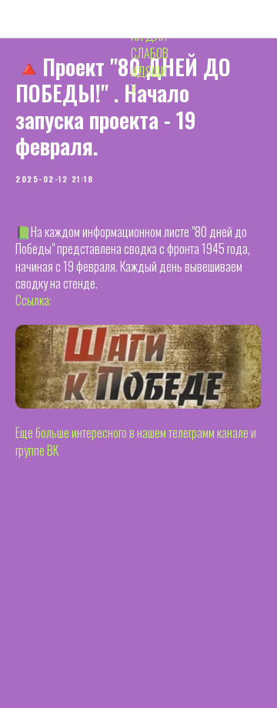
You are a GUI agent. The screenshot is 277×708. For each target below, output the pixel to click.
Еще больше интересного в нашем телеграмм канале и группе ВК (135, 441)
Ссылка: (33, 300)
